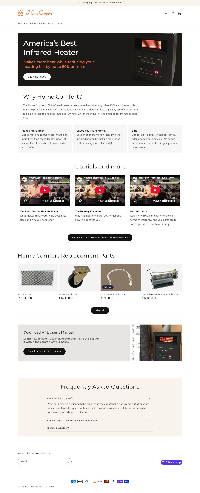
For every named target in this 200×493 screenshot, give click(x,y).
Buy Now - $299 (37, 77)
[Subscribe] (68, 461)
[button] (166, 13)
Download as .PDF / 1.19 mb (44, 351)
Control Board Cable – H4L (113, 294)
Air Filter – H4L (25, 294)
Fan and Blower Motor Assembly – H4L (160, 294)
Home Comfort (31, 487)
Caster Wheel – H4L (68, 294)
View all (100, 310)
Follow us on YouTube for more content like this (100, 237)
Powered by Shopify (45, 487)
